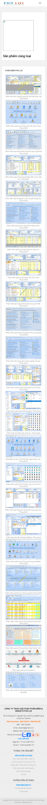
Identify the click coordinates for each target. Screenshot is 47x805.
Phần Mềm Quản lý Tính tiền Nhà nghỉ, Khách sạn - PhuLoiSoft (23, 460)
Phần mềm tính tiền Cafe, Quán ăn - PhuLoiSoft (23, 433)
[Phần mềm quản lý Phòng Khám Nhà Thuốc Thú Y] (23, 636)
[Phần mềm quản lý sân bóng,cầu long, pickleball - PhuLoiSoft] (23, 549)
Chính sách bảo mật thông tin (23, 768)
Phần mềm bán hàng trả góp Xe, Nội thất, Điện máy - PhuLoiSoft (23, 97)
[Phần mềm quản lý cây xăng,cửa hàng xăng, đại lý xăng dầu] (23, 680)
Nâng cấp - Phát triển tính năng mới (23, 765)
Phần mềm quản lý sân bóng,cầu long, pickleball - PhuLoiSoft (23, 563)
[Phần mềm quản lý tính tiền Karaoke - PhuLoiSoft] (23, 400)
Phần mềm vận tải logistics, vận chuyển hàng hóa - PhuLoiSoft (23, 200)
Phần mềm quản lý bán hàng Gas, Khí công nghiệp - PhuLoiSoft (24, 334)
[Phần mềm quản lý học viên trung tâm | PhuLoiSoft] (23, 578)
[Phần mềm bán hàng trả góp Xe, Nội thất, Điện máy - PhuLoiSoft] (23, 84)
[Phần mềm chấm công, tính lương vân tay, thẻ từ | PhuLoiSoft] (23, 607)
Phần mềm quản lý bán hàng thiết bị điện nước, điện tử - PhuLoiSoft (23, 178)
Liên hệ (23, 774)
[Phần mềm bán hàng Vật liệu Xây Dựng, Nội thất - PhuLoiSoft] (23, 291)
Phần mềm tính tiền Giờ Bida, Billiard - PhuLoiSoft (23, 537)
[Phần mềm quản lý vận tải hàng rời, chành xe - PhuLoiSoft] (23, 238)
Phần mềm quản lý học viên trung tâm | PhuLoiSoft (23, 593)
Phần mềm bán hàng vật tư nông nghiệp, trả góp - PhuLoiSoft (23, 362)
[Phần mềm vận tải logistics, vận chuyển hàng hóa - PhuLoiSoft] (23, 188)
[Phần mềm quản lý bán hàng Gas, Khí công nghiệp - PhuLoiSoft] (23, 319)
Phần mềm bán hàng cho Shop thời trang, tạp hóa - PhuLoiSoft (23, 511)
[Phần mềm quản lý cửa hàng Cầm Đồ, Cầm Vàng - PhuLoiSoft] (23, 112)
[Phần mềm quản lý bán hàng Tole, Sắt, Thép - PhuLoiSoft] (23, 264)
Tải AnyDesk (23, 791)
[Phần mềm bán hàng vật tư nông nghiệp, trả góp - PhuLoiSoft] (23, 347)
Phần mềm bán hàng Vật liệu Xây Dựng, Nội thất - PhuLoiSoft (23, 305)
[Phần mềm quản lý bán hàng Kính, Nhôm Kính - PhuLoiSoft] (23, 213)
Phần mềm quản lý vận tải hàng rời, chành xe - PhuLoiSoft (23, 251)
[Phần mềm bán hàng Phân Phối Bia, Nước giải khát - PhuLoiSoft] (23, 139)
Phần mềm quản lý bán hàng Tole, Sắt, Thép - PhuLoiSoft (24, 279)
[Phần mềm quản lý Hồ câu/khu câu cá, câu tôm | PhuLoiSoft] (23, 472)
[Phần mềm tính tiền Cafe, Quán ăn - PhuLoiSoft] (23, 421)
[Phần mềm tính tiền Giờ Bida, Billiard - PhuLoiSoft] (23, 524)
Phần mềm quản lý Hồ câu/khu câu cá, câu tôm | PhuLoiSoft (23, 485)
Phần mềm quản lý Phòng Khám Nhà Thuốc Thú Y (23, 648)
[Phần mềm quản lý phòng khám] (23, 659)
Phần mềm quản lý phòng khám (23, 670)
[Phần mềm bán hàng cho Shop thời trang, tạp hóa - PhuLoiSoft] (23, 497)
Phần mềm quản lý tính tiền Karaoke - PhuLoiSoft (23, 411)
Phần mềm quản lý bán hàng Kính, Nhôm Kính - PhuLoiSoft (23, 227)
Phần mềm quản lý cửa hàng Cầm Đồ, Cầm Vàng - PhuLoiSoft (23, 127)
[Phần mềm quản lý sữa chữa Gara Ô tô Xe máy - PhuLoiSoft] (23, 375)
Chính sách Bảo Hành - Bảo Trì (23, 759)
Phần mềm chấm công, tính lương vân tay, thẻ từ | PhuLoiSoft (23, 622)
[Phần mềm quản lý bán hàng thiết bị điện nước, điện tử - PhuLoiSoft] (23, 165)
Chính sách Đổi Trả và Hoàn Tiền (23, 762)
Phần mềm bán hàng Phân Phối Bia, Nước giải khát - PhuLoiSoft (23, 152)
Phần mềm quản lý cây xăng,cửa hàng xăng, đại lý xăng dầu (23, 691)
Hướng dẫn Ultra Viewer (23, 788)
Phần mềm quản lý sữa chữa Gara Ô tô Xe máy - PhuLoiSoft (23, 389)
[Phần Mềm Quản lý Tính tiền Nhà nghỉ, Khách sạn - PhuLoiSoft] (23, 446)
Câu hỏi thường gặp (23, 771)
